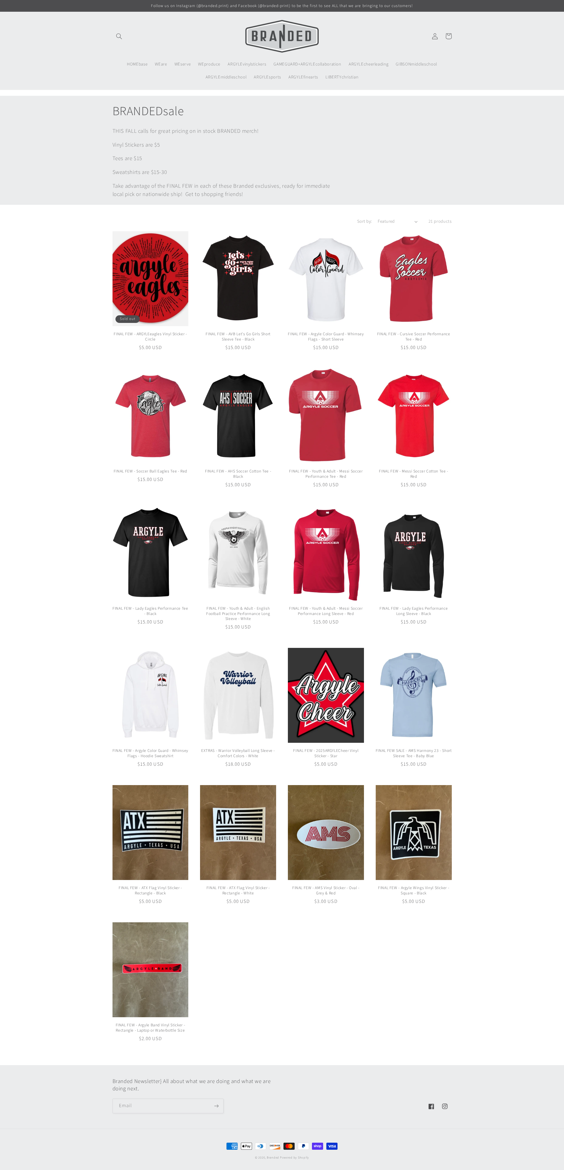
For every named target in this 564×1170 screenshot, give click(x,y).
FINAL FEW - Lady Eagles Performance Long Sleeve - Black (414, 611)
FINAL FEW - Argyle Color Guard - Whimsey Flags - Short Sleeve (326, 336)
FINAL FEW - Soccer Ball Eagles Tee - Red (150, 471)
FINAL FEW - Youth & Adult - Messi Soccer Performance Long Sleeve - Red (325, 611)
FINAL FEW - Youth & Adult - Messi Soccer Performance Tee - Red (325, 474)
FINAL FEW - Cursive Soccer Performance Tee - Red (413, 336)
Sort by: (364, 221)
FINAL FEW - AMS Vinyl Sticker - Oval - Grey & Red (326, 890)
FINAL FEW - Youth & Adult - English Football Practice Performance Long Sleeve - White (238, 613)
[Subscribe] (216, 1106)
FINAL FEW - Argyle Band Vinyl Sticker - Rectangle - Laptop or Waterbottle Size (150, 1028)
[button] (119, 36)
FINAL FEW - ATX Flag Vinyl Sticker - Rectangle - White (238, 890)
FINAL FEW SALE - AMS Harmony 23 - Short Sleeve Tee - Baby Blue (414, 753)
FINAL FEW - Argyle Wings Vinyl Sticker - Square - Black (413, 890)
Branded (273, 1157)
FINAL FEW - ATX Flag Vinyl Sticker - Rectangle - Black (150, 890)
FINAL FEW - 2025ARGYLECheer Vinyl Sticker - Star (325, 753)
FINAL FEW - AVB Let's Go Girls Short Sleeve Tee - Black (238, 336)
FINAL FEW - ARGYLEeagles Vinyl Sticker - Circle (150, 336)
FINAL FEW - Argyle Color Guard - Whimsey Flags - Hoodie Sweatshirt (150, 753)
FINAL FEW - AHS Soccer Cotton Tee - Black (238, 474)
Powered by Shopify (294, 1157)
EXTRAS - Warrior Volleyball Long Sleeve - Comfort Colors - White (238, 753)
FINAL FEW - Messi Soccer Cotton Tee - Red (413, 474)
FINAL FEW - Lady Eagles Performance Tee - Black (150, 611)
